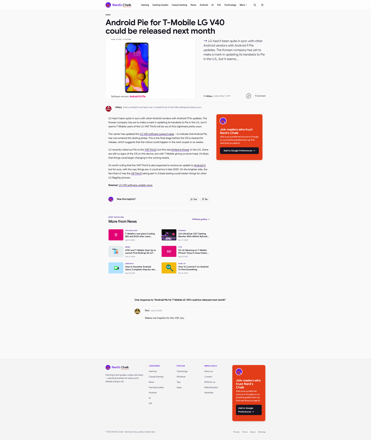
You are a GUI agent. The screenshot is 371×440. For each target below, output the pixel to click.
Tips (179, 382)
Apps (179, 387)
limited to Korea (180, 149)
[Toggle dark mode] (262, 5)
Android (204, 5)
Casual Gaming (179, 5)
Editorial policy (211, 387)
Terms (245, 432)
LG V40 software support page (157, 134)
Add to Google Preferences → (239, 150)
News (193, 5)
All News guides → (201, 219)
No (206, 199)
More (242, 5)
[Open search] (255, 5)
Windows (181, 376)
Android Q (199, 165)
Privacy (236, 432)
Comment (260, 96)
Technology (230, 5)
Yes (195, 199)
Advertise (208, 392)
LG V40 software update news (135, 185)
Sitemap (261, 432)
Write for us (209, 382)
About (252, 432)
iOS (219, 5)
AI (212, 5)
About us (208, 371)
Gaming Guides (160, 5)
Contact (208, 376)
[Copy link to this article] (248, 96)
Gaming (145, 5)
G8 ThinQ (136, 173)
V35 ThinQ (150, 149)
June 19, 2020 (156, 310)
